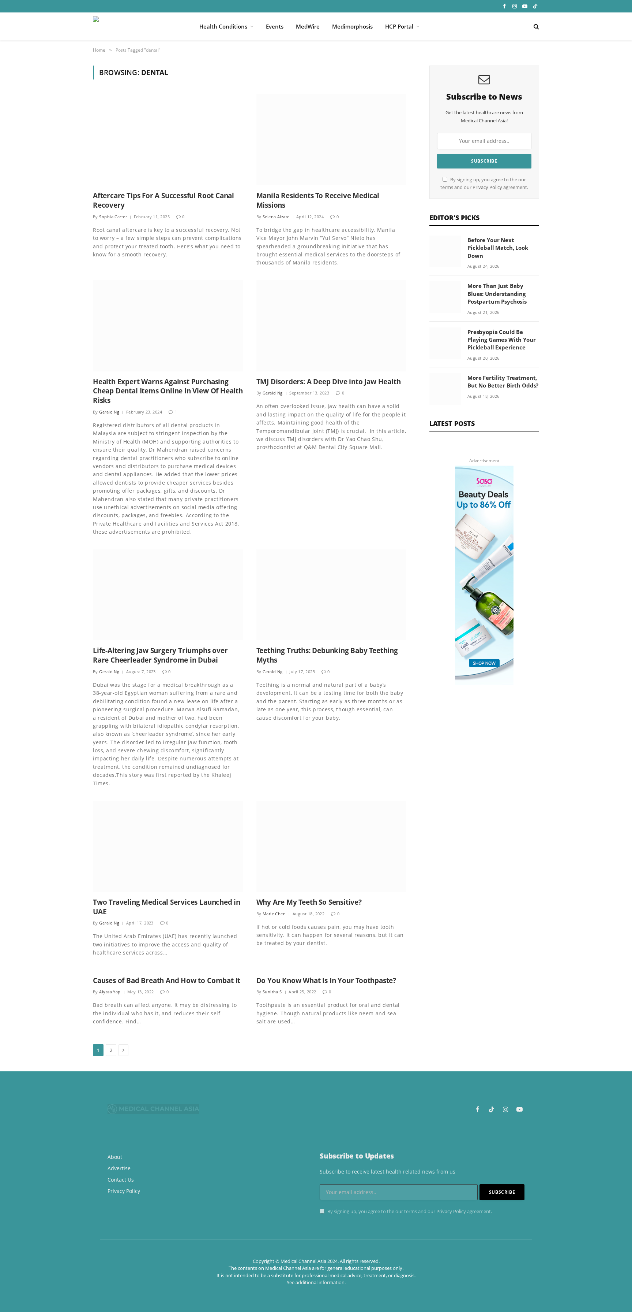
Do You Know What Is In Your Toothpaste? (326, 980)
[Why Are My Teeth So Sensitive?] (331, 846)
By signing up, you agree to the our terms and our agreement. (409, 1211)
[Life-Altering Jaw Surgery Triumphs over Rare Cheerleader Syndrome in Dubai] (168, 595)
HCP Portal (399, 26)
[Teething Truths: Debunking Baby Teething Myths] (331, 595)
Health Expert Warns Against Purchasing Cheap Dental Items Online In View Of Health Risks (168, 391)
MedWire (308, 26)
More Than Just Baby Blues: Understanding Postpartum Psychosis (497, 293)
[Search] (535, 26)
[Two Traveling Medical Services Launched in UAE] (168, 846)
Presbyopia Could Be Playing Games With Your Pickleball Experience (501, 339)
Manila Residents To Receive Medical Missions (317, 200)
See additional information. (316, 1282)
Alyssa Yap (109, 991)
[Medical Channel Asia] (136, 26)
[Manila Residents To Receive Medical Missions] (331, 139)
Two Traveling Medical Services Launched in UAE (166, 907)
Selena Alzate (276, 216)
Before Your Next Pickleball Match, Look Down (497, 247)
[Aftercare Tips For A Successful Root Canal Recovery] (168, 139)
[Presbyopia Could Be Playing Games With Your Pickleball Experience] (445, 343)
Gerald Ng (109, 412)
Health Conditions (223, 26)
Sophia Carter (113, 216)
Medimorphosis (352, 26)
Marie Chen (274, 913)
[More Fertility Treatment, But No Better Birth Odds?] (445, 389)
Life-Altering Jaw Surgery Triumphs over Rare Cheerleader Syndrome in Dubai (160, 655)
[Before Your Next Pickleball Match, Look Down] (445, 251)
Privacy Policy (487, 187)
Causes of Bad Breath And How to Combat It (166, 980)
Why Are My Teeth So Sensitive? (309, 902)
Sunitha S (272, 991)
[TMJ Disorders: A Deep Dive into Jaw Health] (331, 325)
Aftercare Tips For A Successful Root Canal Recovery (163, 200)
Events (274, 26)
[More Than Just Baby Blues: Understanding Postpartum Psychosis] (445, 297)
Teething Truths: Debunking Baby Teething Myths (327, 655)
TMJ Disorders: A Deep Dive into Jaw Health (328, 381)
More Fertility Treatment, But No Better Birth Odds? (502, 381)
